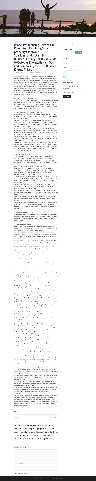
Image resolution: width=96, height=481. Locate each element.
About (22, 35)
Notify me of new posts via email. (21, 473)
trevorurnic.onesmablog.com (38, 72)
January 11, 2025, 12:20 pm (21, 72)
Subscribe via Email (68, 82)
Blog (48, 13)
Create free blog (67, 80)
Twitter (65, 67)
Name (20, 463)
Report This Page (54, 417)
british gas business (52, 337)
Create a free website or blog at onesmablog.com (48, 478)
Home (16, 35)
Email (20, 459)
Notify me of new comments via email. (22, 472)
